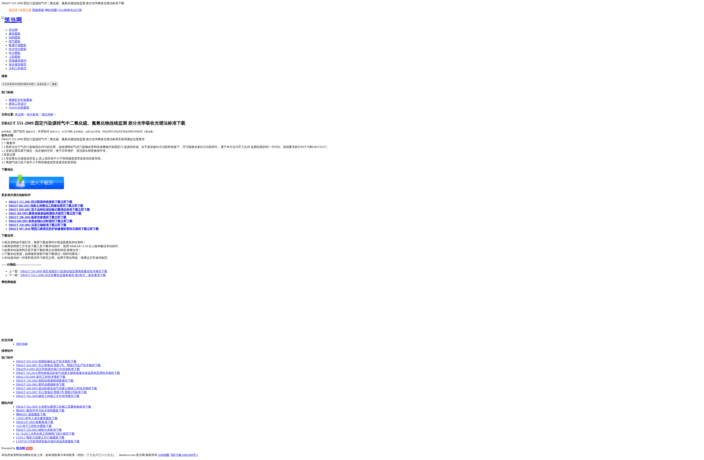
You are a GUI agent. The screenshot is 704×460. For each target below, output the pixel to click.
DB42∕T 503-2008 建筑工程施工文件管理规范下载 (47, 396)
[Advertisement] (119, 309)
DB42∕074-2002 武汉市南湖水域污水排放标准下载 (48, 369)
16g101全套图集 (19, 107)
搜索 (54, 84)
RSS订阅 (76, 10)
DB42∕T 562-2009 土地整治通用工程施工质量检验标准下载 (53, 406)
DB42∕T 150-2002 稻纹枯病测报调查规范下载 (45, 380)
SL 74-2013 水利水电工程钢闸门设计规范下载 (45, 433)
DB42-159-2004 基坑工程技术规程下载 (40, 376)
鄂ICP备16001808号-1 (184, 455)
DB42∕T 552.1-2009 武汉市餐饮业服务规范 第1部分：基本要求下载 (63, 275)
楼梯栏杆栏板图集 (20, 99)
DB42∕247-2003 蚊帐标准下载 (34, 422)
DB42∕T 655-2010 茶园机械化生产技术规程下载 (46, 361)
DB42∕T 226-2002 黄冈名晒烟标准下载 (40, 384)
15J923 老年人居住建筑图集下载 (37, 418)
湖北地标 (47, 114)
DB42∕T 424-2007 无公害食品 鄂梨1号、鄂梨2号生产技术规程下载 (58, 365)
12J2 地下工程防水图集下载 (34, 426)
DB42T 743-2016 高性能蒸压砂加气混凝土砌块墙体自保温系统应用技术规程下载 (68, 372)
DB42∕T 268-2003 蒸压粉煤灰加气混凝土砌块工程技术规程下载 (56, 388)
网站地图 (51, 10)
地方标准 (32, 114)
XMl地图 (163, 455)
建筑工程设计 (17, 103)
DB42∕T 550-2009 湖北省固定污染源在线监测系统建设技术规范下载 (64, 271)
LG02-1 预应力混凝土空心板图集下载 (40, 437)
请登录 (13, 10)
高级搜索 (38, 10)
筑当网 (19, 114)
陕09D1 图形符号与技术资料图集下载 (40, 410)
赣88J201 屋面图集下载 (31, 414)
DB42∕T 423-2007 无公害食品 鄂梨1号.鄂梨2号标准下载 (51, 392)
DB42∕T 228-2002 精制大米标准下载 (39, 429)
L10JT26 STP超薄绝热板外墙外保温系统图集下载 (48, 441)
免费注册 (25, 10)
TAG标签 (64, 10)
